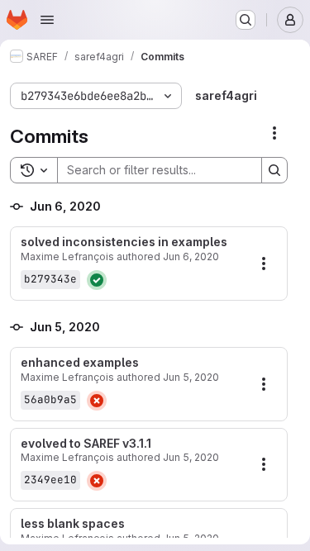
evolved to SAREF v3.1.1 (86, 443)
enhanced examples (80, 362)
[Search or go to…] (245, 20)
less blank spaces (73, 523)
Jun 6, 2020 (191, 256)
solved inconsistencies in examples (124, 242)
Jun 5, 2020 (191, 377)
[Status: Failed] (97, 401)
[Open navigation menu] (47, 20)
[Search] (274, 170)
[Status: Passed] (97, 280)
